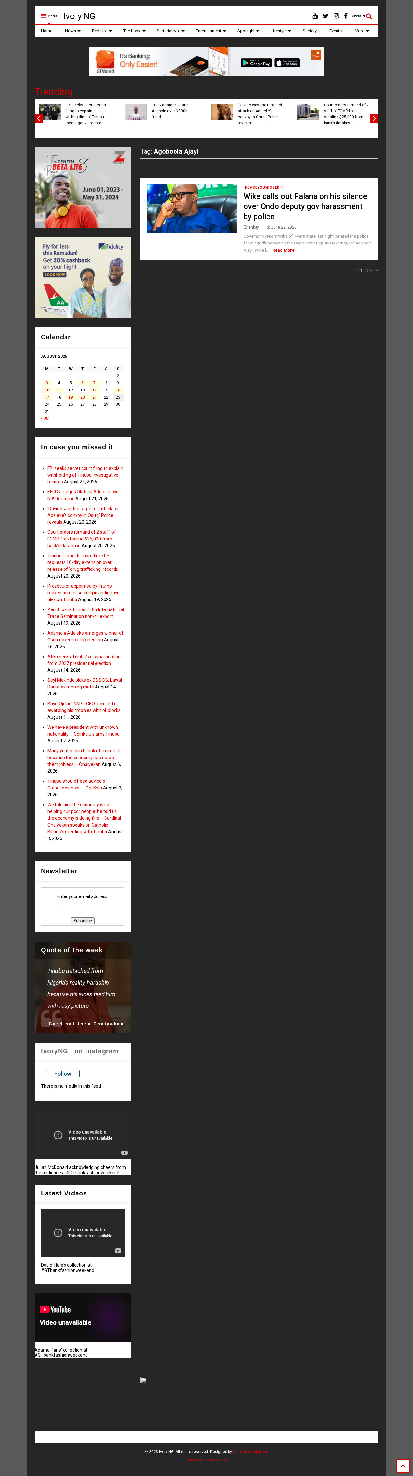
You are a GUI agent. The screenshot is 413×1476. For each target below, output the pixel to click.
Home (46, 30)
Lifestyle (279, 30)
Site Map (192, 1460)
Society (310, 30)
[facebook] (346, 16)
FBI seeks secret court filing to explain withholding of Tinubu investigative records (86, 114)
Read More (283, 250)
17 (47, 397)
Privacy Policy (215, 1460)
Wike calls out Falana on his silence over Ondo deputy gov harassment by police (305, 206)
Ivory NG (79, 16)
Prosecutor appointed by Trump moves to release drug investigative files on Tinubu (83, 592)
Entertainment (208, 30)
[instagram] (336, 16)
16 (118, 390)
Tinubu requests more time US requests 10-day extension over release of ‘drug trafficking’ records (82, 562)
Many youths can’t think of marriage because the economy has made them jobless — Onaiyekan (83, 757)
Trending (54, 91)
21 (94, 397)
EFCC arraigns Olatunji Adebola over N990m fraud (172, 111)
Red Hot (99, 30)
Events (335, 30)
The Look (132, 30)
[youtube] (315, 16)
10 (47, 390)
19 (70, 397)
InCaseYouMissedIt (264, 187)
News (70, 30)
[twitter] (326, 16)
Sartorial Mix (168, 30)
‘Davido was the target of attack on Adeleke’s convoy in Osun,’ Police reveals (260, 114)
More (359, 30)
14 (94, 390)
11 (59, 390)
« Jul (45, 418)
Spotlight (246, 30)
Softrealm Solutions (250, 1452)
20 (82, 397)
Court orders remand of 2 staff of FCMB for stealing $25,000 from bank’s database (346, 114)
